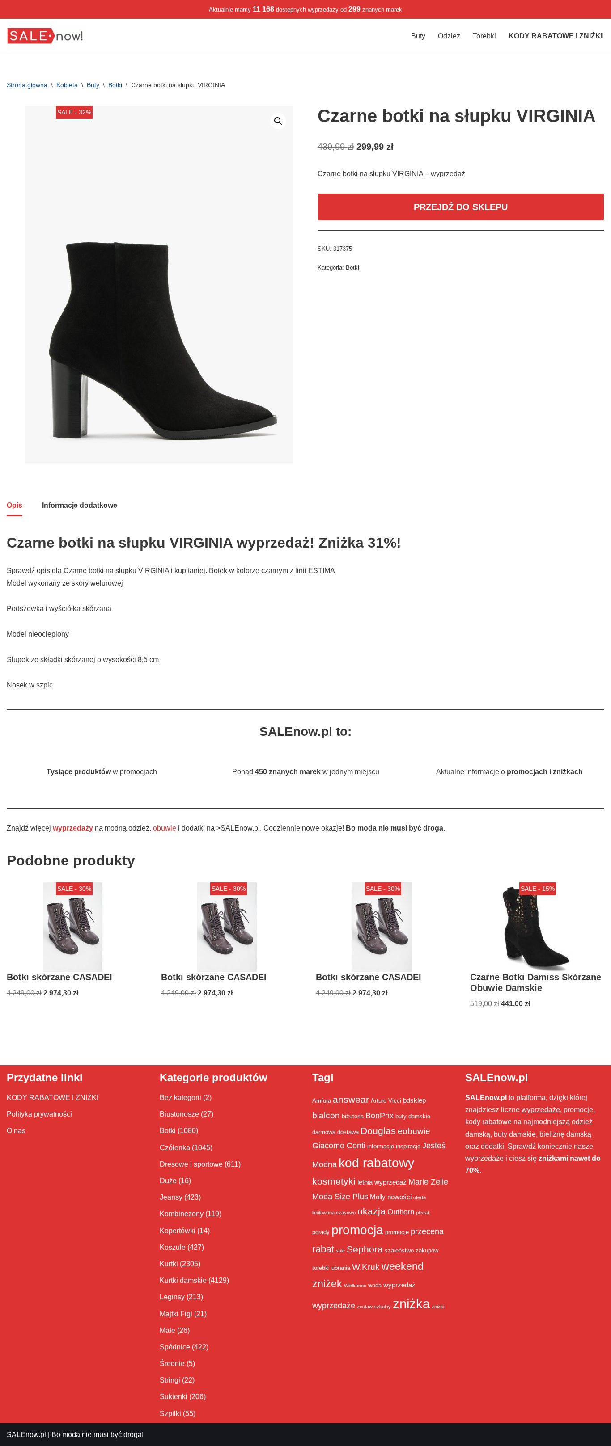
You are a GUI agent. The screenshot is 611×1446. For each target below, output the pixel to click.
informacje (380, 1146)
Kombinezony (182, 1214)
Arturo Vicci (386, 1100)
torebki (321, 1268)
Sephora (365, 1249)
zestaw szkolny (374, 1306)
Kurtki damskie (183, 1280)
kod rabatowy (376, 1163)
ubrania (340, 1268)
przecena (427, 1231)
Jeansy (171, 1197)
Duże (168, 1181)
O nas (16, 1130)
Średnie (172, 1363)
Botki (115, 85)
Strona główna (27, 85)
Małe (167, 1330)
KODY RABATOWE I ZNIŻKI (52, 1097)
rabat (323, 1249)
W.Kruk (366, 1267)
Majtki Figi (176, 1314)
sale (340, 1250)
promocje (397, 1232)
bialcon (326, 1115)
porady (321, 1232)
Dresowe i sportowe (191, 1164)
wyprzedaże (333, 1305)
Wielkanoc (355, 1285)
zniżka (411, 1303)
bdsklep (414, 1100)
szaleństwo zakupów (411, 1250)
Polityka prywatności (39, 1114)
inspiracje (408, 1146)
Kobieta (67, 85)
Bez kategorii (180, 1097)
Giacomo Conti (338, 1145)
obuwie (164, 828)
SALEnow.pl (26, 1434)
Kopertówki (177, 1231)
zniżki (438, 1306)
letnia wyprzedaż (382, 1182)
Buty (418, 36)
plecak (423, 1212)
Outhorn (400, 1212)
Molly (378, 1197)
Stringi (170, 1380)
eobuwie (414, 1131)
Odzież (449, 36)
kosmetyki (334, 1181)
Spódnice (175, 1347)
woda (375, 1285)
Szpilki (170, 1413)
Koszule (173, 1247)
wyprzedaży (73, 828)
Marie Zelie (428, 1181)
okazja (371, 1211)
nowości (399, 1197)
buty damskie (412, 1116)
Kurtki (169, 1264)
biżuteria (353, 1116)
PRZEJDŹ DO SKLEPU (461, 207)
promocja (357, 1230)
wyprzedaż (399, 1285)
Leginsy (172, 1297)
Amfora (321, 1100)
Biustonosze (179, 1114)
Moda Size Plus (340, 1196)
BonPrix (379, 1115)
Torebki (484, 36)
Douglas (378, 1131)
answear (351, 1099)
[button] (278, 121)
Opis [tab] (14, 505)
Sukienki (173, 1396)
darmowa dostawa (335, 1132)
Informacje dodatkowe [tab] (79, 505)
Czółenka (175, 1147)
